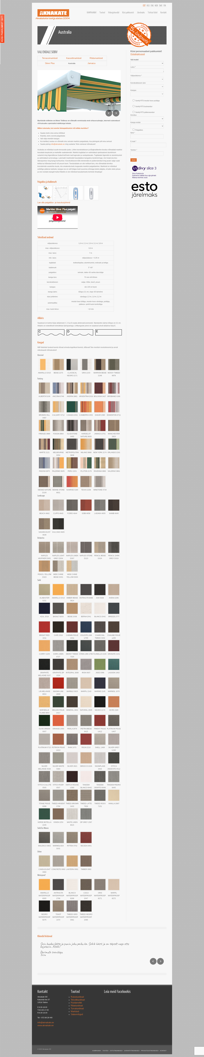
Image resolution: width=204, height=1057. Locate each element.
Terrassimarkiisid (49, 58)
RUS (148, 5)
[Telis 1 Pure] (91, 199)
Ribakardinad (77, 1005)
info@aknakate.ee (58, 144)
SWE (160, 5)
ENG (152, 5)
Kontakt (163, 12)
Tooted (102, 12)
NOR (156, 5)
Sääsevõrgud (77, 1014)
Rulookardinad (77, 997)
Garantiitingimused (131, 1050)
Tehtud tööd (152, 12)
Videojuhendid (113, 12)
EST (144, 5)
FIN (164, 5)
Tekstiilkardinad (78, 1000)
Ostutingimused (116, 1050)
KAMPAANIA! (91, 12)
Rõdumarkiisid (96, 58)
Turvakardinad (77, 1008)
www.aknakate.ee (45, 1025)
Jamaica (91, 63)
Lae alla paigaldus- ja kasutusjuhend (53, 202)
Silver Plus (50, 63)
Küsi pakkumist (128, 12)
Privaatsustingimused (149, 1050)
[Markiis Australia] (44, 199)
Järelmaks (141, 12)
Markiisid (75, 1011)
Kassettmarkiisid (73, 58)
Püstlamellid (76, 1002)
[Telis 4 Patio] (75, 199)
